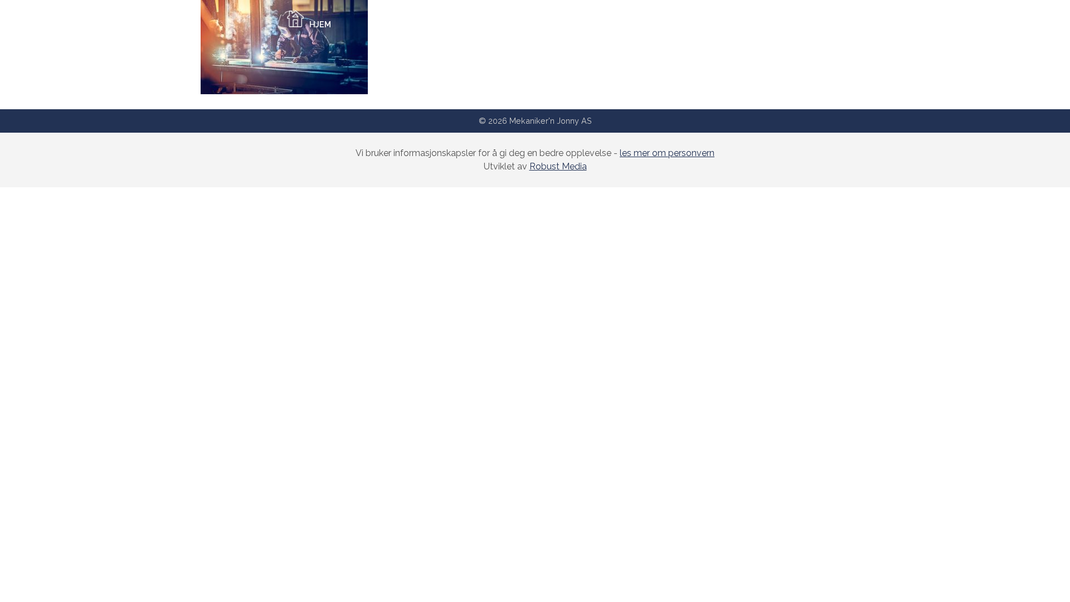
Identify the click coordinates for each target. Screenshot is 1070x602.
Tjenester (533, 24)
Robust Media (558, 166)
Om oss (425, 24)
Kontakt (729, 24)
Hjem (320, 24)
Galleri (626, 24)
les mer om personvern (667, 153)
